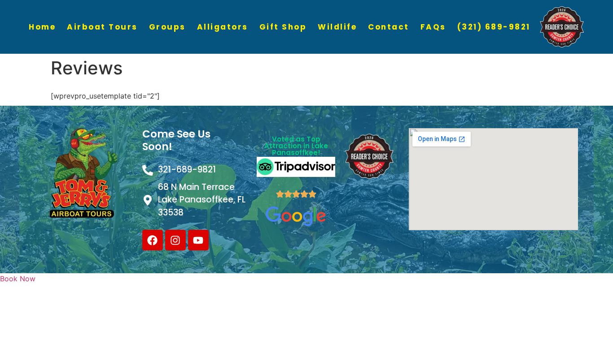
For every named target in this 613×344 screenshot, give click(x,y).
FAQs (433, 27)
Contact (388, 27)
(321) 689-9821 (493, 27)
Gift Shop (283, 27)
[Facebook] (152, 240)
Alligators (222, 27)
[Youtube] (198, 240)
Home (42, 27)
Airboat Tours (102, 27)
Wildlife (337, 27)
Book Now (17, 278)
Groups (167, 27)
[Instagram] (175, 240)
